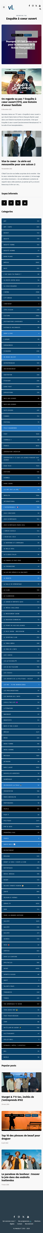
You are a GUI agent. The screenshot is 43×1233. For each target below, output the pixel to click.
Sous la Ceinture (21, 956)
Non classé (21, 767)
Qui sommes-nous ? (9, 1221)
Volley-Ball (21, 1039)
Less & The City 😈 (21, 702)
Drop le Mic (21, 333)
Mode (21, 738)
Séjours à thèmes (21, 897)
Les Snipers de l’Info (21, 696)
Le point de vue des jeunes (21, 625)
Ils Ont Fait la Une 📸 (21, 489)
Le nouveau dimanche (21, 619)
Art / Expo (21, 227)
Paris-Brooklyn (21, 797)
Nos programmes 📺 (25, 1221)
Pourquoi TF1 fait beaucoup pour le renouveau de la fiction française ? (21, 44)
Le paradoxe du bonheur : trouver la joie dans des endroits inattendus (21, 1177)
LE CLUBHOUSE (21, 596)
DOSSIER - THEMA (17, 35)
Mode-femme (21, 744)
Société (21, 921)
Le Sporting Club (21, 637)
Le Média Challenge (21, 608)
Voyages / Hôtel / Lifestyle (21, 1045)
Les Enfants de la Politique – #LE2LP (21, 678)
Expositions (21, 392)
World (21, 1057)
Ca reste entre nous (21, 280)
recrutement (21, 850)
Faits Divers (21, 410)
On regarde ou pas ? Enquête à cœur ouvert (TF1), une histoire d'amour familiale (19, 102)
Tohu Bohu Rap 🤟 (21, 1010)
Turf (21, 1022)
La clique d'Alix (21, 554)
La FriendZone (21, 566)
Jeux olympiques (21, 519)
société (21, 927)
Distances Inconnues (21, 327)
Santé (21, 891)
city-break (21, 298)
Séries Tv (28, 35)
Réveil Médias (21, 874)
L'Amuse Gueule (21, 531)
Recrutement (29, 1224)
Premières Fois (21, 832)
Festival (21, 422)
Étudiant (21, 380)
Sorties (21, 951)
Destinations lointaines (21, 321)
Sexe (21, 909)
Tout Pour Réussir (21, 1016)
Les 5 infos (21, 655)
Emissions (9, 1076)
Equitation (21, 375)
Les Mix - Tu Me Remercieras (21, 684)
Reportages (21, 868)
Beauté (21, 239)
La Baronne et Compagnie (21, 543)
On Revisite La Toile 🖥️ (21, 785)
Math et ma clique (21, 726)
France (21, 445)
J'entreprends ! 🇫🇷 (21, 507)
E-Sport (21, 339)
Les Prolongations (21, 690)
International (21, 501)
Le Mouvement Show (21, 613)
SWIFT (21, 980)
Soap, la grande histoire (21, 915)
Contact (19, 1224)
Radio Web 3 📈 (21, 844)
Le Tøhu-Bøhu (21, 643)
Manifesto (21, 720)
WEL (21, 1051)
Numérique (21, 779)
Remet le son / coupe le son (21, 862)
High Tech (21, 466)
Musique (21, 755)
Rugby (21, 880)
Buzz (21, 268)
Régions (21, 856)
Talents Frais (21, 986)
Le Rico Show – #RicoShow (21, 631)
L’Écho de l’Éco (21, 537)
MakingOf (21, 714)
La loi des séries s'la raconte (21, 572)
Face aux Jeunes (21, 404)
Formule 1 (21, 440)
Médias (21, 732)
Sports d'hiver (21, 974)
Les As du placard (21, 667)
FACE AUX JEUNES (21, 398)
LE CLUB (21, 590)
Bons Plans (21, 256)
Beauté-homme (21, 250)
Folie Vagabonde (21, 428)
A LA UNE (8, 135)
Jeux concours (21, 513)
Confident (21, 304)
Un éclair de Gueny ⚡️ (21, 1027)
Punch (21, 838)
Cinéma (21, 292)
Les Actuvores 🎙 (21, 661)
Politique (21, 820)
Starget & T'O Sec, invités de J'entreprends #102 (18, 1098)
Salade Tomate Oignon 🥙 (21, 885)
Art (21, 221)
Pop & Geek (21, 826)
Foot (21, 434)
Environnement (21, 369)
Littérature (21, 708)
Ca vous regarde (21, 286)
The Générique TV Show (21, 1004)
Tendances (21, 992)
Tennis (21, 998)
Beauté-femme (21, 244)
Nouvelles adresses (21, 773)
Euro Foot (21, 386)
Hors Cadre (21, 483)
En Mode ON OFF (21, 357)
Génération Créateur (21, 451)
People (21, 809)
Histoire (21, 472)
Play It (21, 814)
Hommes (21, 477)
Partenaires (21, 803)
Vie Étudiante (21, 1033)
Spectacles (21, 962)
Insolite (21, 495)
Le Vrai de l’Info (21, 649)
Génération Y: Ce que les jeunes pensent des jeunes (21, 459)
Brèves (21, 262)
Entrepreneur (21, 363)
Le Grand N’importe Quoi (21, 602)
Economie (21, 351)
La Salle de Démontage (21, 584)
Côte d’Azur (21, 310)
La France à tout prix (21, 560)
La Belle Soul (21, 548)
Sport (21, 968)
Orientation (21, 791)
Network (21, 761)
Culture (21, 315)
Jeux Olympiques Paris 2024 (21, 525)
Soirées (21, 939)
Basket (21, 233)
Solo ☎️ (21, 945)
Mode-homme (21, 749)
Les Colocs (21, 673)
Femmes (21, 416)
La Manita (21, 578)
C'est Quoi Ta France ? (21, 274)
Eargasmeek (21, 345)
